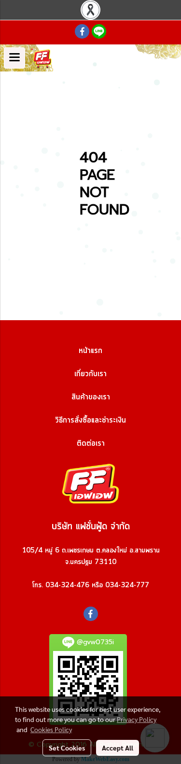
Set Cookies (67, 747)
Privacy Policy (136, 719)
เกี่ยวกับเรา (90, 374)
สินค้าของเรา (90, 397)
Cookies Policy (51, 729)
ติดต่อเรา (91, 443)
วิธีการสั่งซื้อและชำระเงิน (90, 420)
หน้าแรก (90, 350)
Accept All (117, 747)
